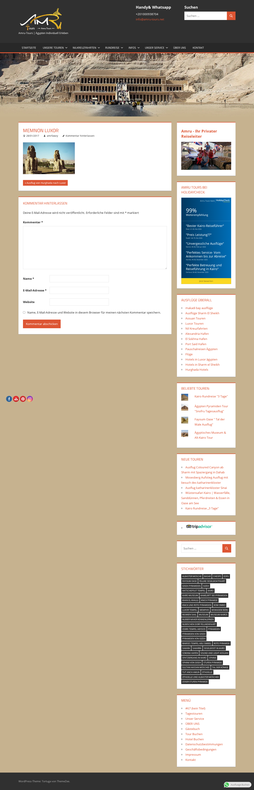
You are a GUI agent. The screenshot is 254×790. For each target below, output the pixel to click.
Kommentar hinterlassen (80, 135)
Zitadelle (207, 672)
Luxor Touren (194, 323)
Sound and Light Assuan (214, 653)
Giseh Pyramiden (191, 585)
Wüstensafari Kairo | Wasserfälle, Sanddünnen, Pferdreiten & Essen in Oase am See (205, 498)
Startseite (29, 48)
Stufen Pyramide (212, 662)
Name (28, 279)
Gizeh (206, 585)
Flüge (189, 354)
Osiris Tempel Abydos (194, 629)
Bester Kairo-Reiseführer (205, 226)
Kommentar (33, 222)
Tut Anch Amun (191, 672)
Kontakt (198, 48)
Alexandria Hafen (197, 334)
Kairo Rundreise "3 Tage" (211, 396)
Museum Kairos (219, 614)
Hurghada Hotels (196, 370)
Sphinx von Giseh (191, 662)
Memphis (204, 609)
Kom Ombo (219, 605)
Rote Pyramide (222, 643)
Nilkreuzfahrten (84, 48)
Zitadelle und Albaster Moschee (200, 677)
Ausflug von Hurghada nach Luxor (46, 183)
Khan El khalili (190, 600)
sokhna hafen (190, 653)
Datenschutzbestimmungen (204, 744)
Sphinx (212, 657)
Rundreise (112, 48)
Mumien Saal (189, 614)
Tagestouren (193, 713)
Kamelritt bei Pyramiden (213, 595)
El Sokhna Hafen (196, 339)
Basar (207, 576)
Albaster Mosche (192, 576)
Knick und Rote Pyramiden (196, 605)
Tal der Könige (220, 667)
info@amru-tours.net (150, 19)
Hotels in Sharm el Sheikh (202, 365)
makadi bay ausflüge (199, 308)
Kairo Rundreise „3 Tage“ (202, 508)
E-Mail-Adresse (34, 290)
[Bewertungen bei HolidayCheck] (222, 201)
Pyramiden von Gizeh (193, 638)
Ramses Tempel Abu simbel (196, 643)
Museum (203, 614)
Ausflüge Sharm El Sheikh (202, 313)
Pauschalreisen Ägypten (201, 349)
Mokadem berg (219, 609)
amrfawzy (52, 135)
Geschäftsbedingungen (200, 749)
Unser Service (154, 48)
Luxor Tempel (189, 609)
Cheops (217, 576)
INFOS (132, 48)
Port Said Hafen (195, 344)
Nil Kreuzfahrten (196, 328)
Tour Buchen (194, 734)
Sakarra (196, 648)
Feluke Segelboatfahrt (212, 581)
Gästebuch (192, 729)
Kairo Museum (190, 595)
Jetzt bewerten (206, 281)
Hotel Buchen (194, 739)
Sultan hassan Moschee (196, 667)
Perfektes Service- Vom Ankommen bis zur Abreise (205, 254)
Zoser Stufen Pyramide (195, 681)
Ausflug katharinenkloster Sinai (206, 488)
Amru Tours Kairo (207, 200)
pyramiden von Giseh (193, 633)
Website (29, 302)
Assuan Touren (195, 318)
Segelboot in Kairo (214, 648)
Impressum (193, 755)
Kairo (211, 590)
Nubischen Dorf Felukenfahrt (199, 624)
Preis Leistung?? (198, 235)
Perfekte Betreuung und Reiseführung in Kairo (204, 267)
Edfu (226, 576)
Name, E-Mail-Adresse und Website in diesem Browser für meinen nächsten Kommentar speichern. (94, 312)
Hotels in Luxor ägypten (201, 359)
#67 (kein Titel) (195, 708)
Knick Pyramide (209, 600)
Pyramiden (214, 629)
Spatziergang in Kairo (194, 657)
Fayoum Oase (189, 581)
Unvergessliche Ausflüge (205, 243)
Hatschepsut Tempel (193, 590)
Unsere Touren (53, 48)
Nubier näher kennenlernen (198, 619)
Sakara (186, 648)
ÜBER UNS (179, 48)
